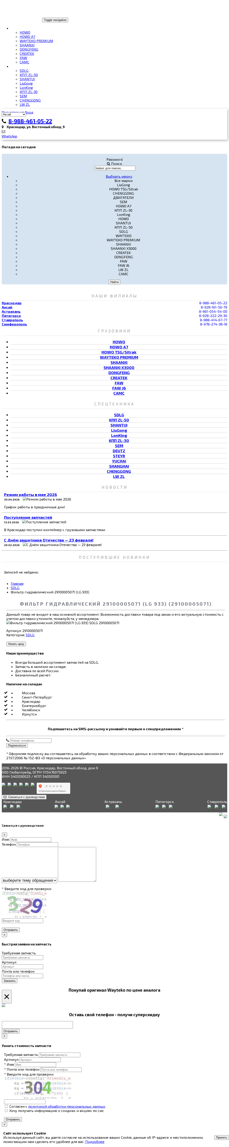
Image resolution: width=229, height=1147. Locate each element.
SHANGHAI (119, 466)
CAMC (24, 62)
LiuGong (26, 83)
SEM (23, 96)
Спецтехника (23, 66)
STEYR (119, 455)
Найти (114, 282)
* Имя (9, 1064)
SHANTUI (27, 79)
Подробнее (94, 1141)
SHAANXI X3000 (119, 367)
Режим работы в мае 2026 (30, 494)
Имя (5, 839)
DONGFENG (29, 49)
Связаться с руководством (25, 797)
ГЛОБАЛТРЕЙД (16, 19)
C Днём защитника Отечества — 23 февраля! (48, 540)
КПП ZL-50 (29, 75)
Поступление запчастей (28, 517)
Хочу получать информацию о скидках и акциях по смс (56, 1110)
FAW (23, 58)
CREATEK (27, 53)
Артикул (9, 962)
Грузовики (21, 28)
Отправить (11, 930)
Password (114, 159)
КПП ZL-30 (29, 92)
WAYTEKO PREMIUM (36, 41)
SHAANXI (27, 45)
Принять (221, 1137)
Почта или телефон (18, 971)
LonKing (26, 87)
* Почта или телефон (21, 1069)
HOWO (25, 32)
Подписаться (17, 745)
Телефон (9, 844)
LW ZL (25, 104)
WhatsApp (9, 136)
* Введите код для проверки (26, 888)
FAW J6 (119, 388)
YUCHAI (119, 461)
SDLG (24, 70)
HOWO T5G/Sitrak (119, 352)
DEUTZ (119, 450)
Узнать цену (16, 644)
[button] (119, 176)
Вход (29, 112)
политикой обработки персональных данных (66, 1106)
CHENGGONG (30, 100)
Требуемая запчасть (19, 953)
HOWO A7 (27, 36)
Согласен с (56, 1106)
